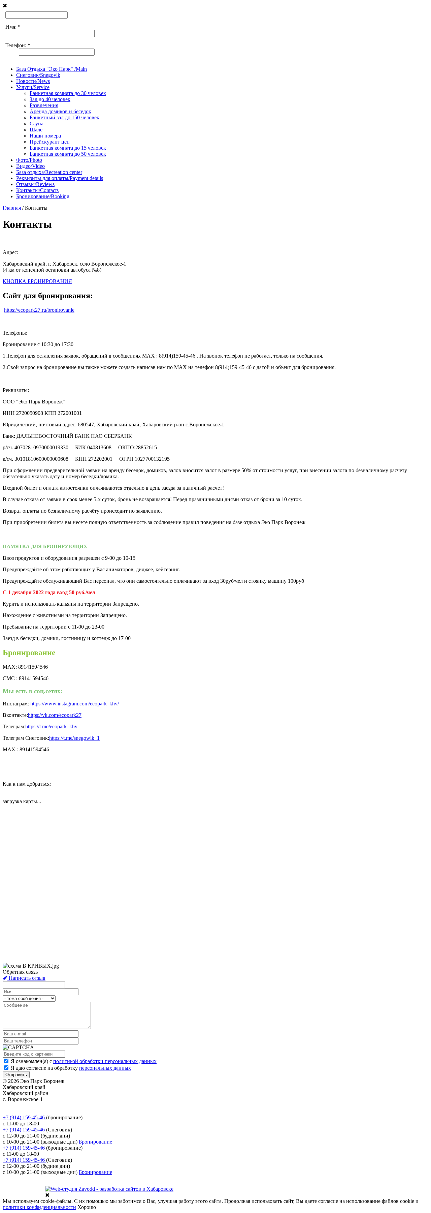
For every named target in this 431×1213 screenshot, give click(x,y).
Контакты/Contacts (37, 190)
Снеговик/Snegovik (38, 75)
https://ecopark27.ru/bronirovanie (39, 310)
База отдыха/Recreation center (49, 172)
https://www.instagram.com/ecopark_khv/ (74, 703)
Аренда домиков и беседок (60, 111)
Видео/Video (30, 166)
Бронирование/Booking (42, 196)
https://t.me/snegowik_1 (74, 738)
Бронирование (95, 1142)
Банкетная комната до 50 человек (68, 154)
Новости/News (33, 81)
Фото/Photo (29, 160)
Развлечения (44, 105)
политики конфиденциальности (39, 1207)
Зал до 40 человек (50, 99)
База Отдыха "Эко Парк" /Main (51, 69)
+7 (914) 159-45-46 (24, 1117)
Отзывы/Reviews (35, 184)
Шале (36, 129)
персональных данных (105, 1068)
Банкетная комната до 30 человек (68, 93)
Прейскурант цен (50, 142)
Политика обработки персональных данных (53, 1105)
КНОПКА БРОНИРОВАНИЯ (37, 281)
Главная (12, 208)
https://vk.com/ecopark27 (54, 715)
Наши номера (45, 136)
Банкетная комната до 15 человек (68, 148)
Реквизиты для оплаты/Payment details (59, 178)
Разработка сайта (22, 1194)
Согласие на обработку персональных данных (56, 1111)
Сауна (36, 123)
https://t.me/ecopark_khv (51, 726)
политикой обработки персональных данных (105, 1061)
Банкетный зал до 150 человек (64, 117)
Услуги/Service (32, 87)
